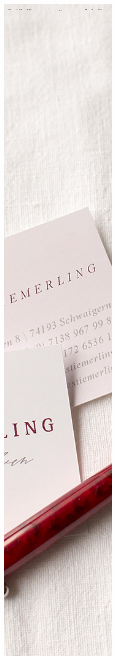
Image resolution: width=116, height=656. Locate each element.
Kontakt (100, 9)
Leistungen (19, 9)
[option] (58, 330)
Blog (92, 9)
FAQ (86, 9)
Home (10, 9)
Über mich (29, 9)
